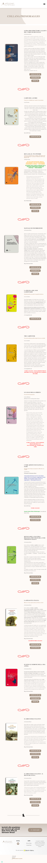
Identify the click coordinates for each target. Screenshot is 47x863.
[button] (44, 4)
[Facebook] (18, 844)
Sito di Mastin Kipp (27, 200)
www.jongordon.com (28, 315)
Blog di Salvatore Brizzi (28, 263)
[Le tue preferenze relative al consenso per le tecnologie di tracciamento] (2, 862)
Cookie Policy (29, 845)
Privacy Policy (29, 843)
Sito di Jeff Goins (27, 132)
